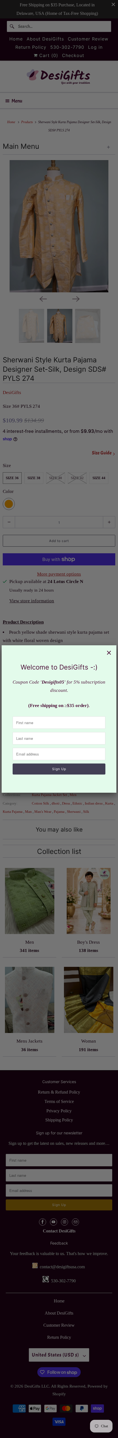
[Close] (109, 653)
